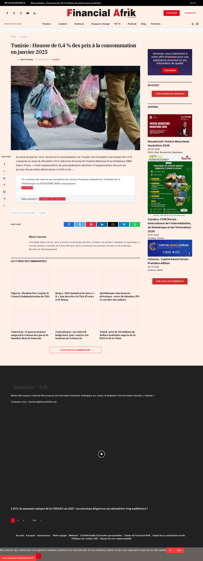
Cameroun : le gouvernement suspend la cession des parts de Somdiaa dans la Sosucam (29, 335)
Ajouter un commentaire (75, 350)
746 (34, 520)
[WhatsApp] (4, 205)
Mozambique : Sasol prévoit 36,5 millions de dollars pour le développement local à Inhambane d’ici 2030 (68, 3)
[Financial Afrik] (101, 13)
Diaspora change (100, 24)
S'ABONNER (171, 13)
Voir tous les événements (170, 281)
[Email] (4, 191)
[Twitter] (4, 171)
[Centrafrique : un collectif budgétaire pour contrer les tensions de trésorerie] (75, 316)
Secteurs (79, 24)
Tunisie (42, 213)
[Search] (193, 24)
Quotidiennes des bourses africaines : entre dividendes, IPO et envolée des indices (119, 296)
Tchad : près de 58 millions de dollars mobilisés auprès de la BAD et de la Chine (117, 335)
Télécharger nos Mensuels (170, 94)
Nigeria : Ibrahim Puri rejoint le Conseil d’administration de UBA (30, 295)
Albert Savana (27, 59)
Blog (193, 3)
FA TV (117, 24)
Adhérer (27, 187)
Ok (170, 550)
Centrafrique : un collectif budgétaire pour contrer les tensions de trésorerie (72, 335)
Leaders (62, 24)
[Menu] (197, 24)
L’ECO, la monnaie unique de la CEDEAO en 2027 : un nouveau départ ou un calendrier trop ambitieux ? (79, 508)
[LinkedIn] (4, 178)
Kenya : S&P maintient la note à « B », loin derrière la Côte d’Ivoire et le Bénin (75, 296)
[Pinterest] (4, 185)
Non (179, 550)
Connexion (190, 13)
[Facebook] (4, 164)
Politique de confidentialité (18, 558)
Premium (155, 24)
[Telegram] (4, 198)
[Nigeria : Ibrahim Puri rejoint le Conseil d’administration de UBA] (31, 278)
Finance (47, 24)
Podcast (132, 24)
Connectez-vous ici (52, 198)
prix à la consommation (23, 213)
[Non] (38, 556)
